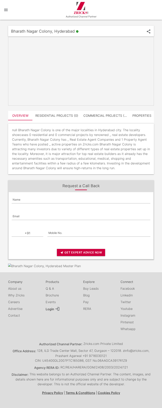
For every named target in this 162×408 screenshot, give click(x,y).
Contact (14, 315)
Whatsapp (128, 329)
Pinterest (127, 322)
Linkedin (127, 295)
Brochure (52, 295)
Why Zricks (16, 295)
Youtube (127, 309)
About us (14, 288)
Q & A (50, 288)
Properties (141, 116)
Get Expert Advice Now (81, 252)
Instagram (128, 315)
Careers (14, 302)
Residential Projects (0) (56, 116)
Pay (86, 302)
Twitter (126, 302)
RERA (87, 309)
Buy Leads (91, 288)
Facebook (128, 288)
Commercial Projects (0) (105, 116)
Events (51, 302)
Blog (86, 295)
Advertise (15, 309)
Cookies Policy (109, 393)
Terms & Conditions (80, 393)
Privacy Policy (52, 393)
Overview (20, 116)
